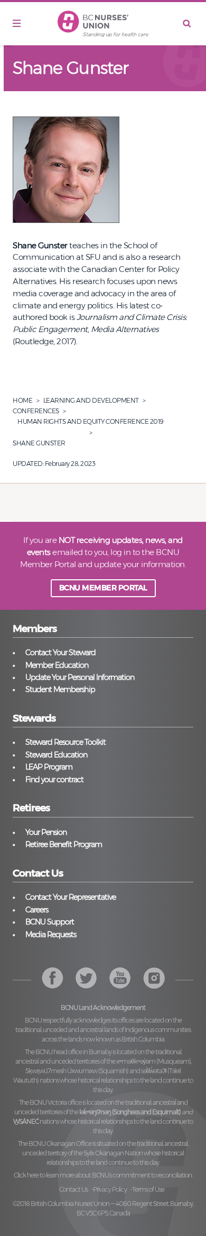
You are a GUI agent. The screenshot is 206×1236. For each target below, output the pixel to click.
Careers (36, 909)
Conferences (36, 411)
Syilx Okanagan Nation (113, 1153)
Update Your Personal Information (79, 677)
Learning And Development (91, 400)
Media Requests (50, 934)
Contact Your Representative (70, 897)
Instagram (120, 978)
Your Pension (46, 832)
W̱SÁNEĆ (26, 1121)
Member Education (56, 665)
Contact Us (73, 1189)
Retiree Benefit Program (63, 844)
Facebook (52, 978)
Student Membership (60, 689)
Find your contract (54, 779)
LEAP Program (48, 767)
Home (22, 400)
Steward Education (56, 755)
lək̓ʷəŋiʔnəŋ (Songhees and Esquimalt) (130, 1112)
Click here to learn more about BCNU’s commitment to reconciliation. (103, 1175)
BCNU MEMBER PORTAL (103, 587)
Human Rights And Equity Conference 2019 (90, 421)
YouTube (154, 978)
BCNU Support (49, 922)
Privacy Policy (110, 1189)
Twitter (86, 978)
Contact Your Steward (60, 652)
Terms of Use (148, 1189)
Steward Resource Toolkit (65, 742)
